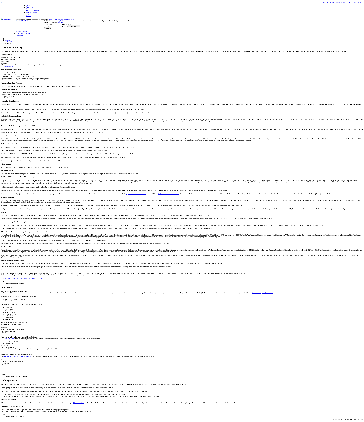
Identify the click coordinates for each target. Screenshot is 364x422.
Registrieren (19, 35)
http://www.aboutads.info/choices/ (136, 194)
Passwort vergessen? (22, 31)
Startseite (28, 5)
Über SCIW (29, 7)
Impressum (332, 2)
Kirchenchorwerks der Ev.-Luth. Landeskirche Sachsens (61, 19)
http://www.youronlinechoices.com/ (168, 194)
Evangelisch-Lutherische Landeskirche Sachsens (17, 356)
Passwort (65, 26)
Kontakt (325, 2)
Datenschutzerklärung (354, 2)
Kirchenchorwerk (9, 339)
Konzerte (28, 9)
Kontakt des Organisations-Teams (262, 293)
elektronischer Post (78, 403)
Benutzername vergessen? (23, 33)
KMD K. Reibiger (31, 12)
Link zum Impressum (7, 66)
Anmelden (48, 28)
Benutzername (66, 24)
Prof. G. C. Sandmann (32, 10)
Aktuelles (28, 16)
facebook (60, 22)
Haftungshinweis (341, 2)
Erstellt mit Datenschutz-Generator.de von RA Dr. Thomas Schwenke (21, 278)
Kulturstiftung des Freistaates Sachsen (62, 21)
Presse (28, 14)
